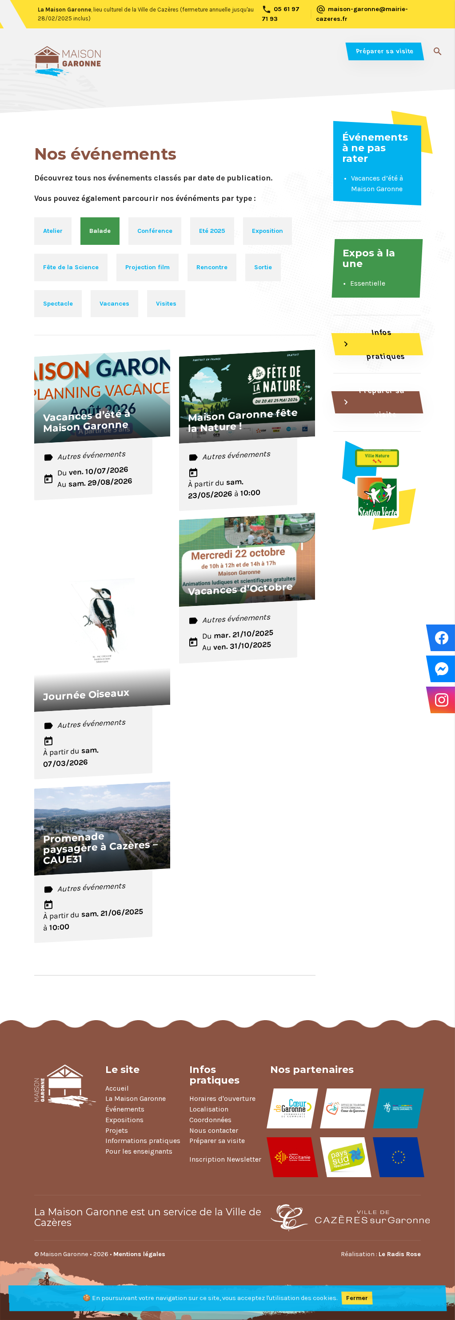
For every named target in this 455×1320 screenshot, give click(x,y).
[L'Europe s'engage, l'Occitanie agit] (399, 1157)
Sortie (263, 267)
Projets (116, 1130)
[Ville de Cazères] (341, 1217)
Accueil (117, 1088)
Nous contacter (213, 1130)
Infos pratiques (372, 344)
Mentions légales (139, 1254)
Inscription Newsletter (225, 1159)
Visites (166, 303)
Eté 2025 (212, 231)
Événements (124, 1109)
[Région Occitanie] (292, 1157)
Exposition (267, 231)
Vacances (114, 303)
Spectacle (58, 303)
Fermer (357, 1298)
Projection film (147, 267)
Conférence (154, 231)
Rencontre (212, 267)
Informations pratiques (142, 1140)
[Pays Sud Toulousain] (346, 1157)
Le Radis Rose (400, 1254)
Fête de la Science (71, 267)
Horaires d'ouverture (222, 1098)
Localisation (208, 1109)
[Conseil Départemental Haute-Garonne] (399, 1108)
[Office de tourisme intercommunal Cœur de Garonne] (346, 1108)
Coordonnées (210, 1120)
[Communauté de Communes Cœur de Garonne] (292, 1108)
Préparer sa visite (384, 51)
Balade (100, 231)
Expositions (124, 1120)
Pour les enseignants (138, 1151)
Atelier (53, 231)
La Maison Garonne (135, 1098)
